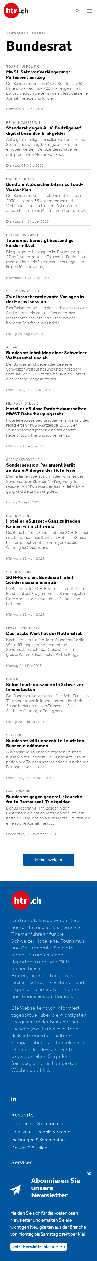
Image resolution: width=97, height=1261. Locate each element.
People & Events (54, 1131)
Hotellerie (21, 1123)
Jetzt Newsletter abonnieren (38, 1246)
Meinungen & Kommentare (38, 1139)
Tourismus (22, 1131)
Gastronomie (49, 1123)
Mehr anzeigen (48, 860)
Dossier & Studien (29, 1148)
